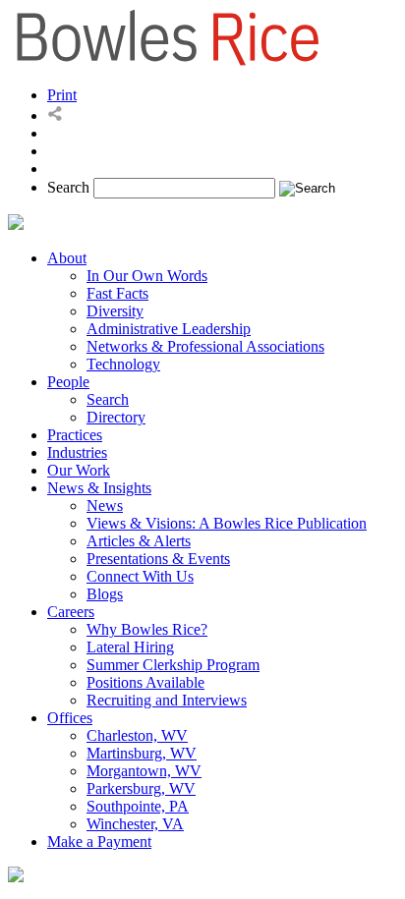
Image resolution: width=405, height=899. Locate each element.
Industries (77, 452)
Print (62, 94)
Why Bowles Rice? (147, 629)
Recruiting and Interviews (167, 700)
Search (68, 187)
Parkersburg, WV (141, 788)
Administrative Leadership (169, 328)
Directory (116, 417)
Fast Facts (117, 293)
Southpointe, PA (138, 806)
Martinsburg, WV (142, 753)
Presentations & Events (158, 558)
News (105, 505)
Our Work (78, 470)
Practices (74, 434)
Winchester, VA (135, 823)
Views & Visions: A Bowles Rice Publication (227, 523)
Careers (70, 611)
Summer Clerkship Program (173, 664)
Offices (69, 717)
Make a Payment (99, 841)
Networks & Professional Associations (205, 346)
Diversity (115, 311)
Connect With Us (140, 576)
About (67, 258)
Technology (123, 364)
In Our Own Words (147, 275)
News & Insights (99, 487)
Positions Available (145, 682)
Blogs (105, 594)
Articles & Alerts (139, 541)
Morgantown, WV (144, 770)
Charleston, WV (137, 735)
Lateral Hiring (130, 647)
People (68, 381)
